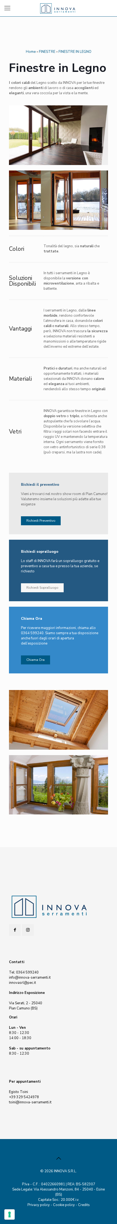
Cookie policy (64, 1204)
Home (31, 51)
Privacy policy (38, 1204)
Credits (84, 1204)
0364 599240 (27, 972)
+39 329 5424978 (24, 1097)
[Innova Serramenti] (58, 8)
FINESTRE (47, 51)
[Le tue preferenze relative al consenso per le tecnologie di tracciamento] (9, 1214)
